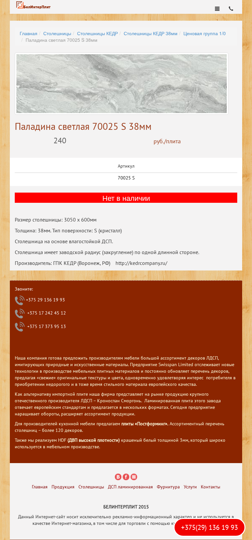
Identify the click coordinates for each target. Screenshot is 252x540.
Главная (28, 33)
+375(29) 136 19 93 (209, 527)
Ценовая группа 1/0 (204, 33)
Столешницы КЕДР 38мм (151, 33)
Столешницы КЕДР (97, 33)
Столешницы (57, 33)
